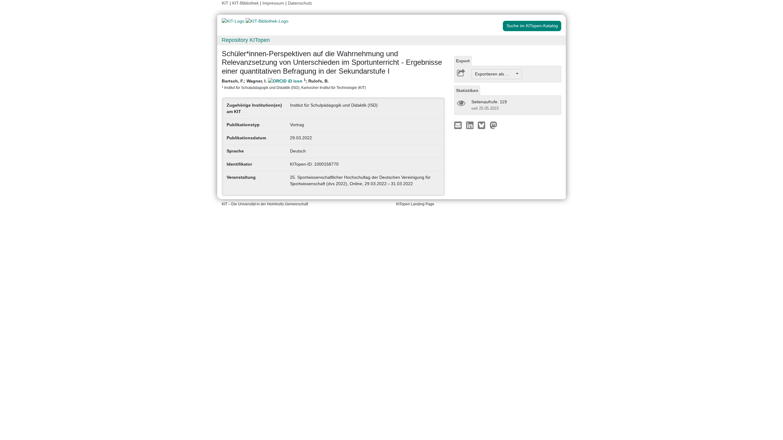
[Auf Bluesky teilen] (483, 125)
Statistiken (467, 90)
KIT (225, 3)
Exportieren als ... (495, 74)
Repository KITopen (246, 40)
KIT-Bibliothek (246, 3)
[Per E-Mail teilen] (458, 125)
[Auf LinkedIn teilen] (470, 125)
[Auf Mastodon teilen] (493, 125)
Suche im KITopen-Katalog (532, 25)
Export (463, 60)
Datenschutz (300, 3)
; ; (294, 84)
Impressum (273, 3)
